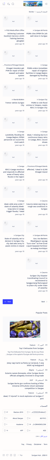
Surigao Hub (36, 455)
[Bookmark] (4, 4)
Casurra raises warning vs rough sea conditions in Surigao (36, 206)
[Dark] (8, 4)
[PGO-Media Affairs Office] (15, 30)
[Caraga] (44, 65)
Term (45, 444)
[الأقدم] (8, 301)
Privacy (29, 444)
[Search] (13, 4)
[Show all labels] (41, 436)
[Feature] (32, 345)
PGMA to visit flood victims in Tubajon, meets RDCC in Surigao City (36, 105)
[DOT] (31, 380)
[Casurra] (44, 200)
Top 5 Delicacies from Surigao (31, 348)
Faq (22, 444)
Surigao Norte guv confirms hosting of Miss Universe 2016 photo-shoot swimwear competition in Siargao (26, 385)
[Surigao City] (43, 99)
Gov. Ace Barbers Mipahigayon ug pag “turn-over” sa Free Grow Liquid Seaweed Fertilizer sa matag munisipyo (36, 243)
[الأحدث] (45, 301)
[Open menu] (46, 4)
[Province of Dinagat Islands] (14, 65)
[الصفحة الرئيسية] (41, 12)
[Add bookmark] (28, 18)
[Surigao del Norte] (41, 30)
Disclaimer (37, 444)
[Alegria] (31, 370)
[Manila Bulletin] (18, 99)
